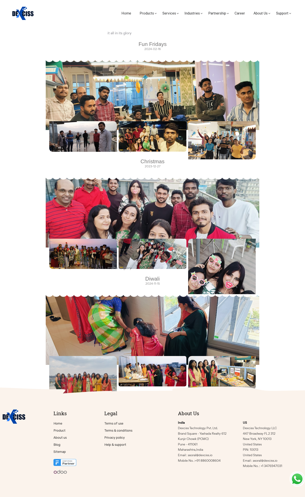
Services (169, 13)
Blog (56, 445)
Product (59, 431)
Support (282, 13)
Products (147, 13)
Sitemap (59, 452)
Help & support (115, 445)
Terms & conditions (118, 431)
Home (126, 13)
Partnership (217, 13)
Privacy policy (114, 438)
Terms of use (113, 423)
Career (240, 13)
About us (60, 438)
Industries (192, 13)
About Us (260, 13)
